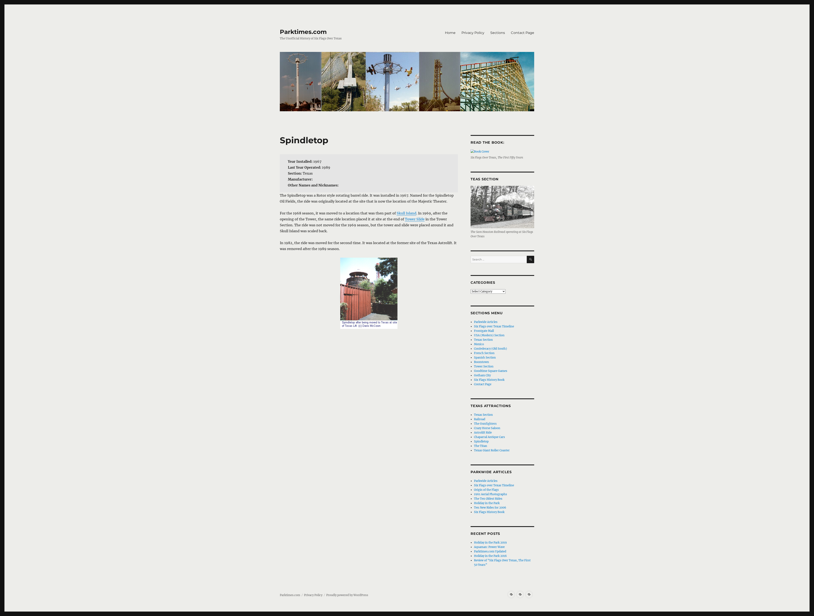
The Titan (480, 446)
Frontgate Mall (484, 331)
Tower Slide (415, 219)
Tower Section (483, 366)
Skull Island (406, 213)
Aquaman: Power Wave (489, 547)
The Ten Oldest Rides (488, 499)
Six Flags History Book (489, 380)
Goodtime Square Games (490, 371)
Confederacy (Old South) (490, 348)
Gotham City (482, 375)
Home (450, 33)
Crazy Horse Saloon (487, 428)
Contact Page (522, 33)
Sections (497, 33)
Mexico (479, 344)
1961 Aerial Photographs (490, 494)
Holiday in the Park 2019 (490, 542)
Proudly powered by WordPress (347, 595)
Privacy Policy (472, 33)
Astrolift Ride (483, 432)
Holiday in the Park (487, 503)
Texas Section (483, 340)
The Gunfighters (485, 423)
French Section (484, 353)
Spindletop (481, 441)
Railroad (479, 419)
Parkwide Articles (486, 322)
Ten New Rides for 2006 (490, 507)
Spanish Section (485, 357)
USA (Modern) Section (489, 335)
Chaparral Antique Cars (489, 437)
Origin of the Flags (486, 490)
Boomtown (481, 362)
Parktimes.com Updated (490, 551)
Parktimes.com (303, 31)
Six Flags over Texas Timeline (494, 326)
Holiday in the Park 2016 (490, 556)
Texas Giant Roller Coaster (492, 450)
